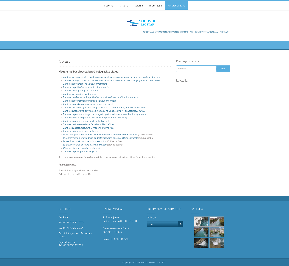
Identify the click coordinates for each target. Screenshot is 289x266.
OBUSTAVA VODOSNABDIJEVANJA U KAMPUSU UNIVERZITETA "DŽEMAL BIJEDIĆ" (184, 32)
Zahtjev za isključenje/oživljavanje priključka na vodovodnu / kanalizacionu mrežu (105, 107)
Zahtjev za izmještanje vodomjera (80, 90)
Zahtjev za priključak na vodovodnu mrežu (85, 84)
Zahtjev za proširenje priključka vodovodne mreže (88, 104)
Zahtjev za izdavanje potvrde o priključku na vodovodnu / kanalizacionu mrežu (104, 111)
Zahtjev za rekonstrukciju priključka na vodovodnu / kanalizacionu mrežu (100, 97)
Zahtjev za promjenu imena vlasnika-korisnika (86, 121)
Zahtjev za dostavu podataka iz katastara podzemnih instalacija (95, 117)
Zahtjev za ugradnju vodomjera (79, 94)
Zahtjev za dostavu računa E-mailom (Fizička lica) (88, 124)
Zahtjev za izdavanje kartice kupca (80, 131)
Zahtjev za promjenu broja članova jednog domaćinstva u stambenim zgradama (104, 114)
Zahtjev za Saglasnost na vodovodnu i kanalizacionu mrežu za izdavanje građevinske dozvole (111, 80)
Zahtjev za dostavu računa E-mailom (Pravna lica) (88, 128)
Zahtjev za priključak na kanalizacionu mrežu (86, 87)
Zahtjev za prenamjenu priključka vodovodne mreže (89, 101)
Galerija (138, 5)
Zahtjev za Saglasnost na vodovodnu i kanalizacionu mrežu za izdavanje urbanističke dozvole (111, 77)
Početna (108, 5)
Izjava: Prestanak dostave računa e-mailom (85, 141)
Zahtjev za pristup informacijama (80, 151)
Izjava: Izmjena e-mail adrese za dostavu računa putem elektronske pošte (100, 134)
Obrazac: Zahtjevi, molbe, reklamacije (82, 148)
